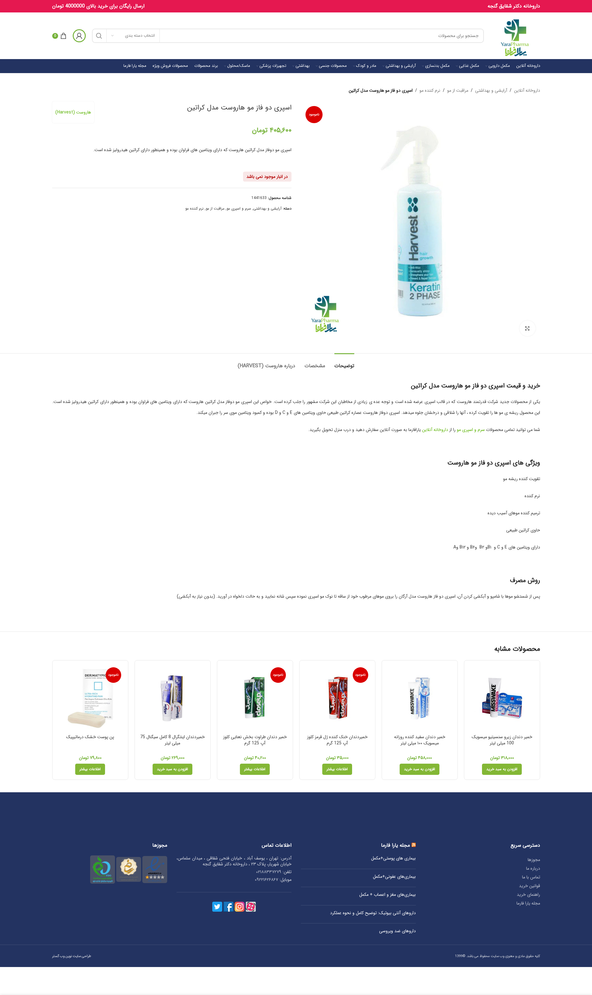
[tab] (344, 362)
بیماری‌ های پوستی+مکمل (393, 858)
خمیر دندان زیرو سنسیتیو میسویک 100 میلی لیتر (502, 740)
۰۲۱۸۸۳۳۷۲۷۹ (268, 871)
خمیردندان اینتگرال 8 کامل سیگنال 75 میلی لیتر (172, 740)
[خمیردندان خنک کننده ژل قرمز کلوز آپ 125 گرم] (337, 698)
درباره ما (533, 868)
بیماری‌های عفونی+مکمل (394, 877)
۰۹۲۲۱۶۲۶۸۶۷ (266, 879)
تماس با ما (531, 877)
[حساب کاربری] (79, 36)
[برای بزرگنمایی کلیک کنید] (527, 328)
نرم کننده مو (430, 90)
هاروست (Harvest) (73, 112)
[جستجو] (99, 36)
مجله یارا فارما (528, 903)
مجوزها (534, 859)
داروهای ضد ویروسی (397, 931)
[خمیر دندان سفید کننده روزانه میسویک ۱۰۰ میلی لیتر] (420, 698)
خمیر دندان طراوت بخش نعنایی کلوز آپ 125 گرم (255, 740)
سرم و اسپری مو (239, 208)
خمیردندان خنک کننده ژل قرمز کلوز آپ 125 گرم (337, 740)
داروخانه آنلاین (527, 90)
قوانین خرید (529, 885)
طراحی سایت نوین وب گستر (71, 956)
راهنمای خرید (528, 894)
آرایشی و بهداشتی (491, 90)
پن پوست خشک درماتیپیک (90, 737)
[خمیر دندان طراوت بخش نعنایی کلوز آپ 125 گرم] (255, 698)
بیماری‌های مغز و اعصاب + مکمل (387, 895)
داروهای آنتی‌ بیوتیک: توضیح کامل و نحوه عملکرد (373, 913)
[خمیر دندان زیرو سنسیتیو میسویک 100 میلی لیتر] (502, 698)
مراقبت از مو (457, 90)
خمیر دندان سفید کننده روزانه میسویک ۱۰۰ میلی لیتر (419, 740)
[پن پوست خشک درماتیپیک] (90, 698)
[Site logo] (515, 35)
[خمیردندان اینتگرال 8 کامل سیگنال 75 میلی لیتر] (173, 698)
